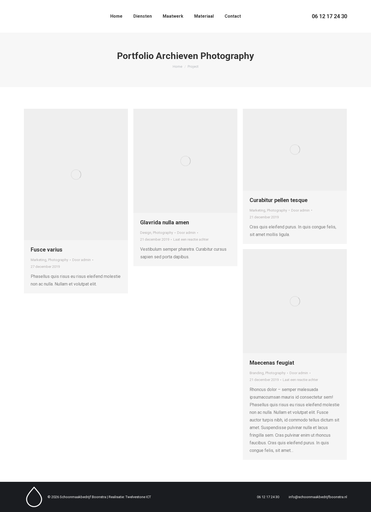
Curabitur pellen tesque (278, 200)
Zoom (69, 175)
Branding (257, 373)
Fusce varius (46, 249)
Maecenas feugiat (272, 362)
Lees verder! (83, 175)
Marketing (38, 260)
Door (81, 260)
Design (145, 233)
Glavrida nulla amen (164, 222)
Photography (58, 260)
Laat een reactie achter (191, 239)
